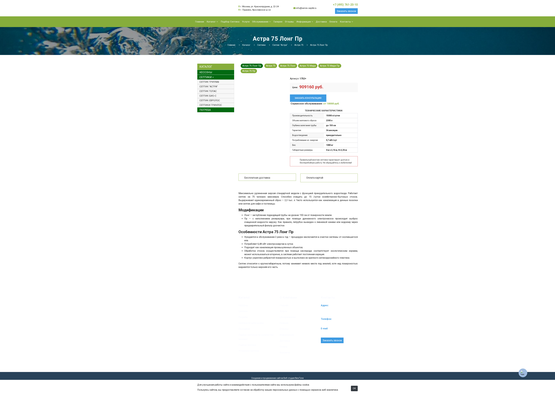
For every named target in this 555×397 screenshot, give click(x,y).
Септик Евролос (209, 100)
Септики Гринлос (210, 105)
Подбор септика (230, 21)
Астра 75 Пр (248, 71)
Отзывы (289, 21)
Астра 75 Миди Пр (330, 65)
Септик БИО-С (207, 95)
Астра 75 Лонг (287, 65)
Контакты (346, 21)
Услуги (246, 21)
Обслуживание (260, 21)
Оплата (333, 21)
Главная (199, 21)
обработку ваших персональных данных (275, 389)
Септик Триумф (209, 82)
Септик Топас (208, 91)
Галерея (277, 21)
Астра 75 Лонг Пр (251, 65)
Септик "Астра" (208, 86)
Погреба (205, 109)
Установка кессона (248, 350)
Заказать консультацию (308, 98)
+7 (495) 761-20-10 (345, 4)
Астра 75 (270, 65)
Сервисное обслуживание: (315, 103)
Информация (304, 21)
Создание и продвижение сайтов (267, 378)
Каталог (212, 21)
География (244, 329)
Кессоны (205, 72)
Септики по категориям (251, 323)
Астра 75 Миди (308, 65)
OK (354, 388)
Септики (205, 77)
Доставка (321, 21)
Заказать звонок (346, 11)
